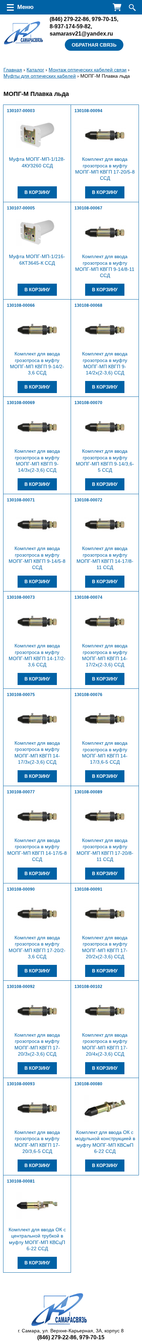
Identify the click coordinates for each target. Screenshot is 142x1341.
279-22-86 (69, 19)
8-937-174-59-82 (70, 26)
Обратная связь (94, 45)
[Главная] (23, 33)
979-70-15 (104, 19)
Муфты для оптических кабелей (39, 76)
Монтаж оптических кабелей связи (87, 69)
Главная (12, 69)
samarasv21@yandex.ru (81, 33)
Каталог (35, 69)
